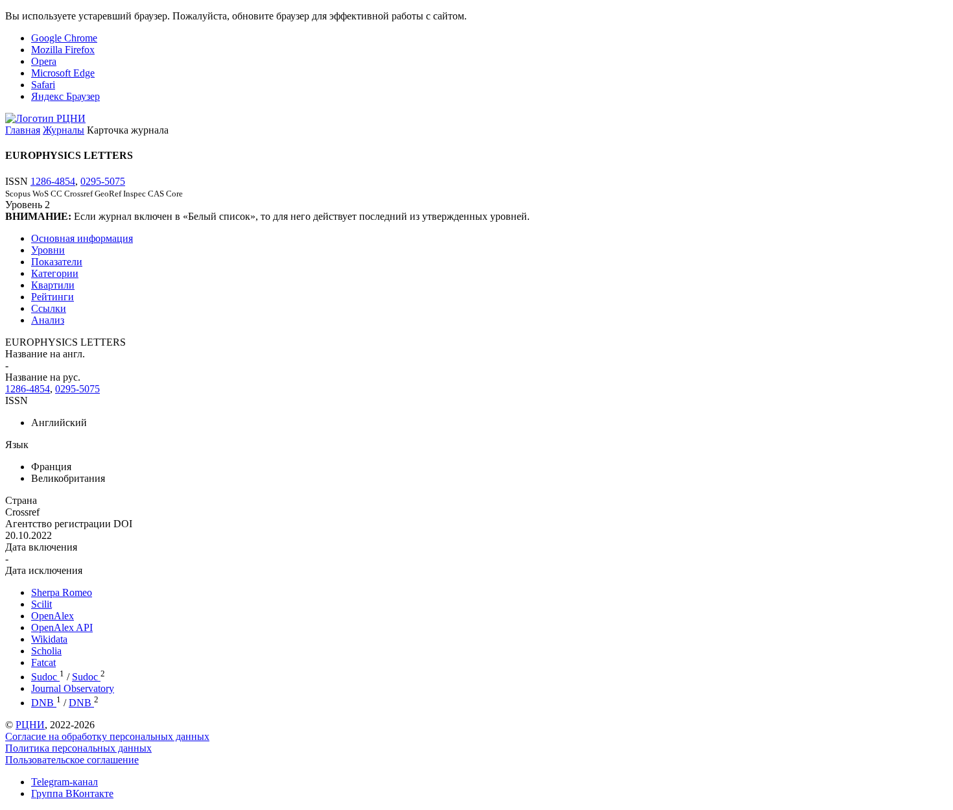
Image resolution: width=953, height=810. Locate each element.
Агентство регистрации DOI (68, 523)
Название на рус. (42, 377)
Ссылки (48, 308)
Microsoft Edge (63, 72)
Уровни (48, 250)
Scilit (41, 604)
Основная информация (82, 238)
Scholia (46, 650)
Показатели (56, 261)
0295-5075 (102, 181)
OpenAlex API (62, 627)
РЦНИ (30, 724)
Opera (43, 61)
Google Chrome (64, 37)
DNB (43, 702)
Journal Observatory (72, 688)
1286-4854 (52, 181)
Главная (22, 130)
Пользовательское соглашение (72, 759)
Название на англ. (45, 353)
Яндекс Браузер (65, 96)
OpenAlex (52, 615)
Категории (54, 273)
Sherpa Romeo (61, 592)
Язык (17, 444)
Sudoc (45, 676)
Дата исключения (43, 570)
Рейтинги (52, 296)
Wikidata (49, 639)
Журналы (63, 130)
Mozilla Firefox (63, 49)
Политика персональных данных (78, 748)
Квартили (53, 285)
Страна (21, 500)
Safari (43, 84)
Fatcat (43, 662)
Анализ (47, 320)
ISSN (16, 400)
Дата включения (41, 547)
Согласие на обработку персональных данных (107, 736)
